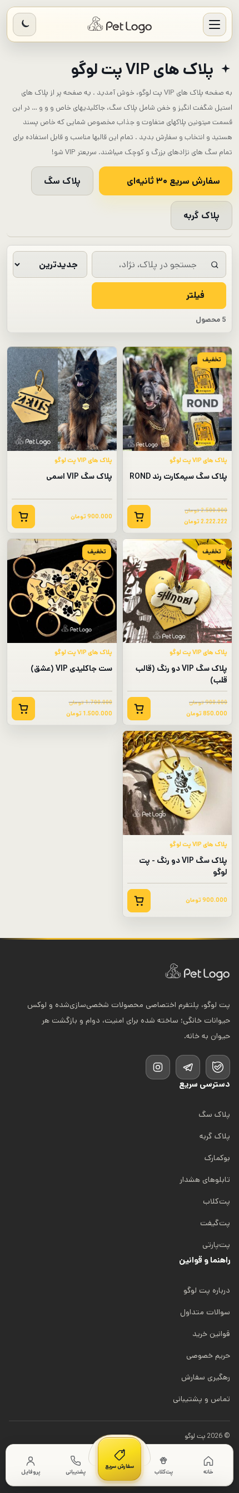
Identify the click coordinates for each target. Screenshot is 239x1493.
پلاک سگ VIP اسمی (79, 476)
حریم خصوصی (208, 1355)
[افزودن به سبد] (139, 516)
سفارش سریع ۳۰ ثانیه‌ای (173, 181)
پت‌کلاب (216, 1201)
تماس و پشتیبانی (201, 1398)
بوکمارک (217, 1157)
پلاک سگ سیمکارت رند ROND (178, 476)
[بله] (218, 1067)
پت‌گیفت (215, 1223)
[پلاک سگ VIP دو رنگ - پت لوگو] (177, 783)
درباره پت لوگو (206, 1290)
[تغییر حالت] (24, 24)
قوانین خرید (211, 1333)
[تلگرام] (188, 1067)
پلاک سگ (62, 181)
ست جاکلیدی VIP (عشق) (71, 668)
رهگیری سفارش (205, 1377)
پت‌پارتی (216, 1244)
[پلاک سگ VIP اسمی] (62, 399)
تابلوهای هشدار (205, 1179)
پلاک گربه (201, 215)
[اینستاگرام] (158, 1067)
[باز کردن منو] (214, 24)
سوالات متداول (205, 1312)
